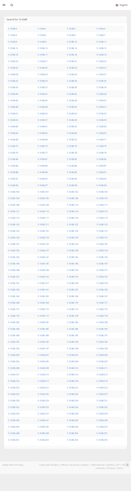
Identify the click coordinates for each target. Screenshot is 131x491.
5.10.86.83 (101, 159)
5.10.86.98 (72, 185)
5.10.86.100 (13, 191)
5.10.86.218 (72, 380)
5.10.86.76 (13, 152)
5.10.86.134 (72, 244)
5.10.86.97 (43, 185)
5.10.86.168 (13, 302)
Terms (120, 468)
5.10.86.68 (13, 139)
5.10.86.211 (102, 368)
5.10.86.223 (102, 387)
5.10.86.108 (13, 204)
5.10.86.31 (101, 74)
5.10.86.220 (13, 387)
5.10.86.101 (43, 191)
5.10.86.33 (43, 80)
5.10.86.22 (72, 61)
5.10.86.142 (72, 257)
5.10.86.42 (72, 93)
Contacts (100, 468)
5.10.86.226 (72, 394)
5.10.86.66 (72, 133)
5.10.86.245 (43, 426)
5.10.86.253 (43, 439)
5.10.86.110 (72, 204)
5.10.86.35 (101, 80)
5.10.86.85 (43, 165)
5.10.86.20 (13, 61)
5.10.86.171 (102, 302)
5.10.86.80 (13, 159)
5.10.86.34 (72, 80)
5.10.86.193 (43, 341)
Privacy (111, 468)
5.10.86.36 (13, 87)
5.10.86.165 (43, 296)
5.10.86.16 (13, 54)
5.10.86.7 (101, 35)
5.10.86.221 (43, 387)
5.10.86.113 (43, 211)
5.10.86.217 (43, 380)
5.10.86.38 (72, 87)
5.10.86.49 (43, 106)
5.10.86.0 (12, 28)
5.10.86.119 (102, 217)
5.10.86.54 (72, 113)
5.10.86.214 (72, 374)
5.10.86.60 (13, 126)
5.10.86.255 (102, 439)
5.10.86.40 (13, 93)
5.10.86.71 (101, 139)
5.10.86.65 (43, 133)
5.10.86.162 (72, 289)
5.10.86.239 (102, 413)
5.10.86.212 (13, 374)
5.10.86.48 (13, 106)
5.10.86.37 (43, 87)
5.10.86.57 (43, 119)
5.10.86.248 (13, 433)
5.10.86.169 (43, 302)
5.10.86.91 (101, 172)
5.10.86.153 (43, 276)
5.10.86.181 (43, 322)
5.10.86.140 (13, 257)
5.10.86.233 (43, 407)
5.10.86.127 (102, 230)
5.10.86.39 (101, 87)
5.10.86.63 (101, 126)
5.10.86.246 (72, 426)
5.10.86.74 (72, 146)
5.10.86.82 (72, 159)
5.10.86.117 (43, 217)
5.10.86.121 (43, 224)
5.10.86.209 (43, 368)
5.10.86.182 (72, 322)
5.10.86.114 (72, 211)
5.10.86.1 (42, 28)
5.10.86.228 (13, 400)
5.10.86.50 (72, 106)
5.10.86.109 (43, 204)
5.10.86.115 (102, 211)
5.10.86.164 (13, 296)
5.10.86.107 (102, 198)
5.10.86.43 (101, 93)
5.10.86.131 (102, 237)
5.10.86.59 (101, 119)
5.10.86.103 (102, 191)
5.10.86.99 (101, 185)
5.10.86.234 (72, 407)
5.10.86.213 (43, 374)
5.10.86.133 (43, 244)
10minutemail (98, 464)
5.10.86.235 (102, 407)
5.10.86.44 (13, 100)
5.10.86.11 (101, 41)
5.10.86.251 (102, 433)
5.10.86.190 (72, 335)
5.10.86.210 (72, 368)
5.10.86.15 (101, 48)
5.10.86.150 (72, 270)
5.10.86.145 (43, 263)
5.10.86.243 (102, 420)
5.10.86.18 (72, 54)
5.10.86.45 (43, 100)
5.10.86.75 (101, 146)
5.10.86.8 (12, 41)
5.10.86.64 (13, 133)
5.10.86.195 (102, 341)
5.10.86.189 (43, 335)
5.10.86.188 (13, 335)
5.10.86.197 (43, 348)
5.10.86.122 (72, 224)
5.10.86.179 (102, 315)
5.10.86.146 (72, 263)
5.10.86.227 (102, 394)
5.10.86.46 (72, 100)
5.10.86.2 (71, 28)
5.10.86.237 (43, 413)
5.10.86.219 (102, 380)
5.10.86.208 (13, 368)
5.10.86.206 (72, 361)
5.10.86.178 (72, 315)
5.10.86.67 (101, 133)
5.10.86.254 (72, 439)
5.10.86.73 (43, 146)
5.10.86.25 (43, 67)
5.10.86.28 (13, 74)
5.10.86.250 (72, 433)
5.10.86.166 (72, 296)
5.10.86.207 (102, 361)
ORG (124, 464)
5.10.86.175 (102, 309)
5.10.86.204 (13, 361)
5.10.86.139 (102, 250)
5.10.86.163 (102, 289)
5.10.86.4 (12, 35)
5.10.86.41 (43, 93)
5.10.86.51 (101, 106)
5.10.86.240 (13, 420)
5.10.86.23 (101, 61)
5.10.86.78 (72, 152)
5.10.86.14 (72, 48)
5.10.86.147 (102, 263)
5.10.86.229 (43, 400)
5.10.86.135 (102, 244)
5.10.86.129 (43, 237)
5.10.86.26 (72, 67)
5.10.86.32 (13, 80)
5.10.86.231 (102, 400)
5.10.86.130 (72, 237)
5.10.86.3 (101, 28)
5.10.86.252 (13, 439)
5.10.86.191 (102, 335)
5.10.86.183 (102, 322)
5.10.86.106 (72, 198)
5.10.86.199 (102, 348)
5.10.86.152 (13, 276)
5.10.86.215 (102, 374)
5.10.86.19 (101, 54)
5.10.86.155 (102, 276)
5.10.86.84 (13, 165)
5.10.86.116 (13, 217)
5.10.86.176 (13, 315)
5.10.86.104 (13, 198)
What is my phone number (75, 464)
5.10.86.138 (72, 250)
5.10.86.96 (13, 185)
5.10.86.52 (13, 113)
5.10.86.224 (13, 394)
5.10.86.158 (72, 283)
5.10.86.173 (43, 309)
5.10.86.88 (13, 172)
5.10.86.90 (72, 172)
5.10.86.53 (43, 113)
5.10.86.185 (43, 328)
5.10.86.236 (13, 413)
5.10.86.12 (13, 48)
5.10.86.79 (101, 152)
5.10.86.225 (43, 394)
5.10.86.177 (43, 315)
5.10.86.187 (102, 328)
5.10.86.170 (72, 302)
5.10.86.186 (72, 328)
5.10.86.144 (13, 263)
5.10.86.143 (102, 257)
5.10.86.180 (13, 322)
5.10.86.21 (43, 61)
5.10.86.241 (43, 420)
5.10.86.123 (102, 224)
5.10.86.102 (72, 191)
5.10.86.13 (43, 48)
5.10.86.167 (102, 296)
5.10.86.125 (43, 230)
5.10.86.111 (102, 204)
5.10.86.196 (13, 348)
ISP (118, 464)
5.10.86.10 (72, 41)
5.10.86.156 (13, 283)
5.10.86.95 (101, 178)
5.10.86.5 (42, 35)
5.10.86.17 (43, 54)
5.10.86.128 (13, 237)
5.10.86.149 (43, 270)
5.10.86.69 (43, 139)
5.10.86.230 (72, 400)
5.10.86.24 (13, 67)
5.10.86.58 (72, 119)
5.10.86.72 (13, 146)
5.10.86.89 (43, 172)
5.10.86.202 (72, 354)
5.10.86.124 (13, 230)
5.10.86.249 (43, 433)
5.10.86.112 (13, 211)
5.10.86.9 (42, 41)
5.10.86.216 (13, 380)
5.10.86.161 (43, 289)
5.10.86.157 (43, 283)
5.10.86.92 (13, 178)
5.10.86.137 (43, 250)
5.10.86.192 (13, 341)
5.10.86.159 (102, 283)
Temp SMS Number (49, 464)
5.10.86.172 (13, 309)
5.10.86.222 (72, 387)
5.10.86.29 (43, 74)
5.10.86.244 (13, 426)
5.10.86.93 (43, 178)
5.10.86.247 (102, 426)
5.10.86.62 (72, 126)
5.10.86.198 (72, 348)
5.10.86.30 (72, 74)
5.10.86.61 (43, 126)
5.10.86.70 (72, 139)
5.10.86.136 (13, 250)
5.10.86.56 (13, 119)
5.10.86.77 (43, 152)
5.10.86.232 (13, 407)
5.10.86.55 (101, 113)
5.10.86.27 (101, 67)
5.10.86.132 (13, 244)
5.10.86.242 (72, 420)
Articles (110, 464)
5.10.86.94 (72, 178)
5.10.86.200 (13, 354)
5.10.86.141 (43, 257)
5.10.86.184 (13, 328)
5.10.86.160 (13, 289)
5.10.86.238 (72, 413)
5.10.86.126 (72, 230)
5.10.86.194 (72, 341)
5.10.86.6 (71, 35)
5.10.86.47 (101, 100)
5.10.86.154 (72, 276)
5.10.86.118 (72, 217)
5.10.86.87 (101, 165)
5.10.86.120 (13, 224)
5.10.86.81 (43, 159)
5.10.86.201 (43, 354)
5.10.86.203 (102, 354)
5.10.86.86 (72, 165)
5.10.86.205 (43, 361)
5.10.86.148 (13, 270)
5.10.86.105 (43, 198)
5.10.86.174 (72, 309)
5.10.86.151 (102, 270)
